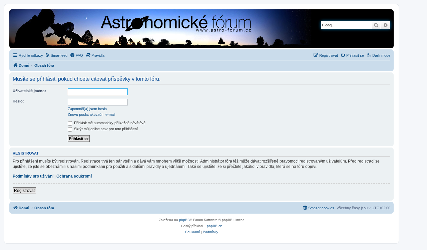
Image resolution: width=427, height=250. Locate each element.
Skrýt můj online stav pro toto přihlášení (105, 129)
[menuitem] (56, 55)
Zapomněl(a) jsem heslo (87, 109)
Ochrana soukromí (74, 176)
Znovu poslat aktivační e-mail (91, 114)
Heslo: (18, 101)
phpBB (184, 220)
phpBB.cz (214, 226)
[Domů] (138, 29)
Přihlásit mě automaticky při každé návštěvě (109, 123)
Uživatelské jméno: (29, 91)
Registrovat (24, 190)
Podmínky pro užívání (33, 176)
